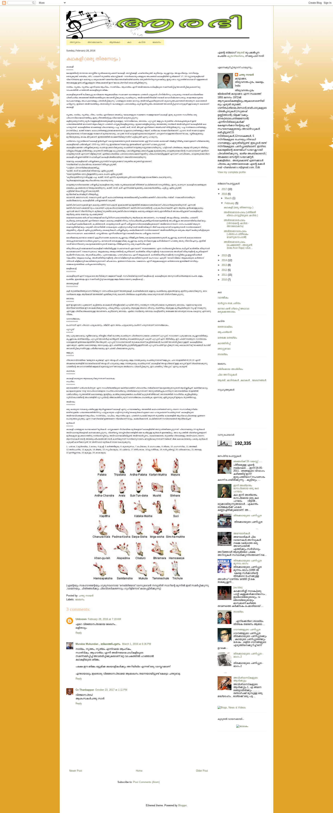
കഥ (129, 42)
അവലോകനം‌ (94, 42)
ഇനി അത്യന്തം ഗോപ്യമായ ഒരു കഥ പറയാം (246, 488)
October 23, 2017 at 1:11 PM (111, 689)
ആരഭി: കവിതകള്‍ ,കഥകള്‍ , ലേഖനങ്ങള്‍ (242, 380)
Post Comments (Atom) (146, 782)
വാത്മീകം (223, 297)
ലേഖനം (156, 42)
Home (139, 770)
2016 (225, 193)
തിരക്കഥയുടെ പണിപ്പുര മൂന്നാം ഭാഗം (247, 562)
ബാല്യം (223, 354)
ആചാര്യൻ (225, 332)
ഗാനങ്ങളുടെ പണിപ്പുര (246, 629)
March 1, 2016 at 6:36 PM (136, 644)
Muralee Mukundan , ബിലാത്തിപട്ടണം (98, 644)
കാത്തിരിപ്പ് (224, 343)
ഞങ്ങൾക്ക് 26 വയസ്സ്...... (247, 461)
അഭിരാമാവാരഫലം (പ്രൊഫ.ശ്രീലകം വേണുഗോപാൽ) (236, 234)
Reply (79, 632)
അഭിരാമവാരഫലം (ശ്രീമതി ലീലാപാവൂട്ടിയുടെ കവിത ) (241, 214)
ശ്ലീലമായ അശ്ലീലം (230, 369)
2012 (225, 270)
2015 (225, 255)
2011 (225, 274)
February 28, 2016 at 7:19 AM (104, 619)
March (228, 198)
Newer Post (75, 770)
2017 (225, 189)
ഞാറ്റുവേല (224, 348)
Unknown (81, 619)
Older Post (202, 770)
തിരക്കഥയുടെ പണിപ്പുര (247, 515)
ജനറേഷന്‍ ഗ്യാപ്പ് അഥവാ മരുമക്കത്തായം (233, 310)
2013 (225, 265)
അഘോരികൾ (241, 533)
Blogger (182, 805)
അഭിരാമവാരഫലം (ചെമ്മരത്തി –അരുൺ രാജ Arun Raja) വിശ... (238, 244)
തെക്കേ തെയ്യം (227, 337)
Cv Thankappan (85, 689)
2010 (225, 279)
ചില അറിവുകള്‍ (227, 374)
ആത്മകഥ (114, 42)
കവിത (141, 42)
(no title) (237, 587)
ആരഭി (240, 52)
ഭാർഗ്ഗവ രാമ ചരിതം (229, 303)
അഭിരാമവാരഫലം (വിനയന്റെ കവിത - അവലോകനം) (236, 223)
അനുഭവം (75, 42)
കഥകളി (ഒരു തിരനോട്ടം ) (238, 207)
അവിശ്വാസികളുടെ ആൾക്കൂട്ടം (245, 679)
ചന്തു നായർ (246, 74)
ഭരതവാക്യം (225, 326)
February (230, 203)
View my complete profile (232, 172)
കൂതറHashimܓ (235, 56)
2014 (225, 260)
